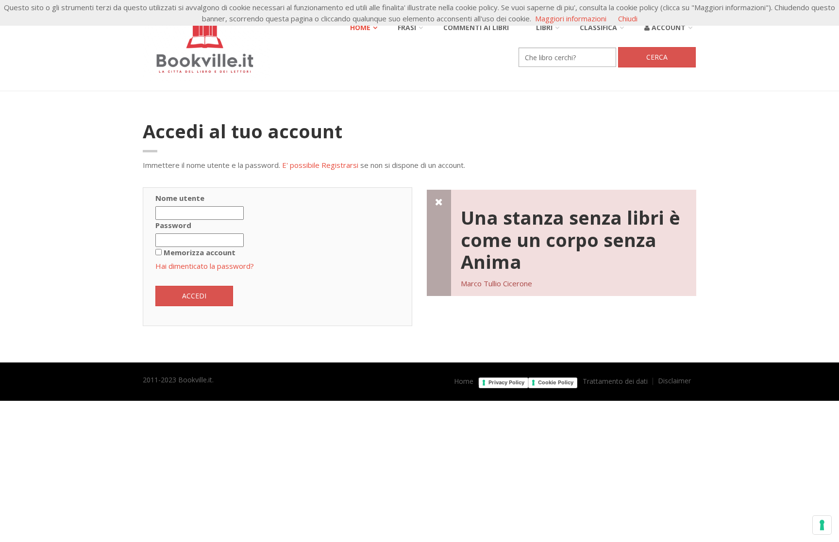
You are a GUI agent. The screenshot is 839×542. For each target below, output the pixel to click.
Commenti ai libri (476, 27)
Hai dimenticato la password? (204, 266)
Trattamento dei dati (615, 381)
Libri (544, 27)
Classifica (598, 27)
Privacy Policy (506, 382)
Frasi (407, 27)
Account (668, 27)
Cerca (657, 57)
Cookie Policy (555, 382)
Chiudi (628, 18)
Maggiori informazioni (570, 18)
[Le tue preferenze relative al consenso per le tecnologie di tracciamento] (822, 525)
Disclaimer (674, 381)
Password (173, 225)
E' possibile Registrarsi (320, 165)
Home (360, 27)
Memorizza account (199, 252)
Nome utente (179, 198)
